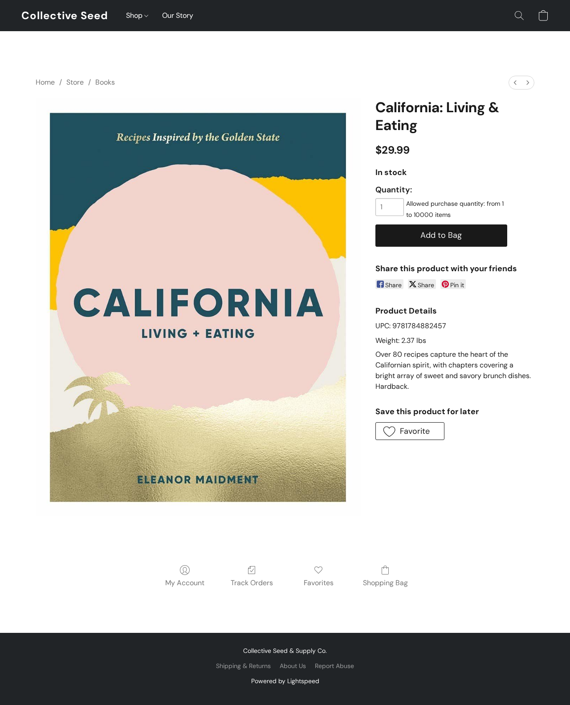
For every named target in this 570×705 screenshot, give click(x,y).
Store (75, 82)
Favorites (319, 582)
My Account (184, 582)
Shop (135, 15)
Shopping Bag (385, 582)
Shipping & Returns (243, 666)
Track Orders (252, 582)
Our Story (177, 15)
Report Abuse (334, 666)
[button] (64, 15)
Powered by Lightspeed (285, 681)
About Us (293, 666)
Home (45, 82)
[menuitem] (515, 82)
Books (105, 82)
